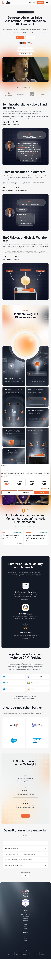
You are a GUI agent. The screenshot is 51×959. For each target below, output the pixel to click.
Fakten (37, 952)
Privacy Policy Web (10, 953)
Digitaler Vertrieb (25, 916)
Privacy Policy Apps (18, 953)
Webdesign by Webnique (43, 953)
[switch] (19, 484)
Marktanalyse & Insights (25, 914)
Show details (44, 488)
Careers (25, 928)
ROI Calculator (25, 934)
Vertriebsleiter (25, 912)
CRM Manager (25, 918)
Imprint (4, 952)
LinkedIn (32, 952)
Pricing (25, 926)
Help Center (25, 875)
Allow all (42, 492)
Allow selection (25, 492)
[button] (30, 2)
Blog (25, 936)
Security (25, 940)
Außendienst (25, 920)
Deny (9, 492)
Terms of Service (25, 953)
